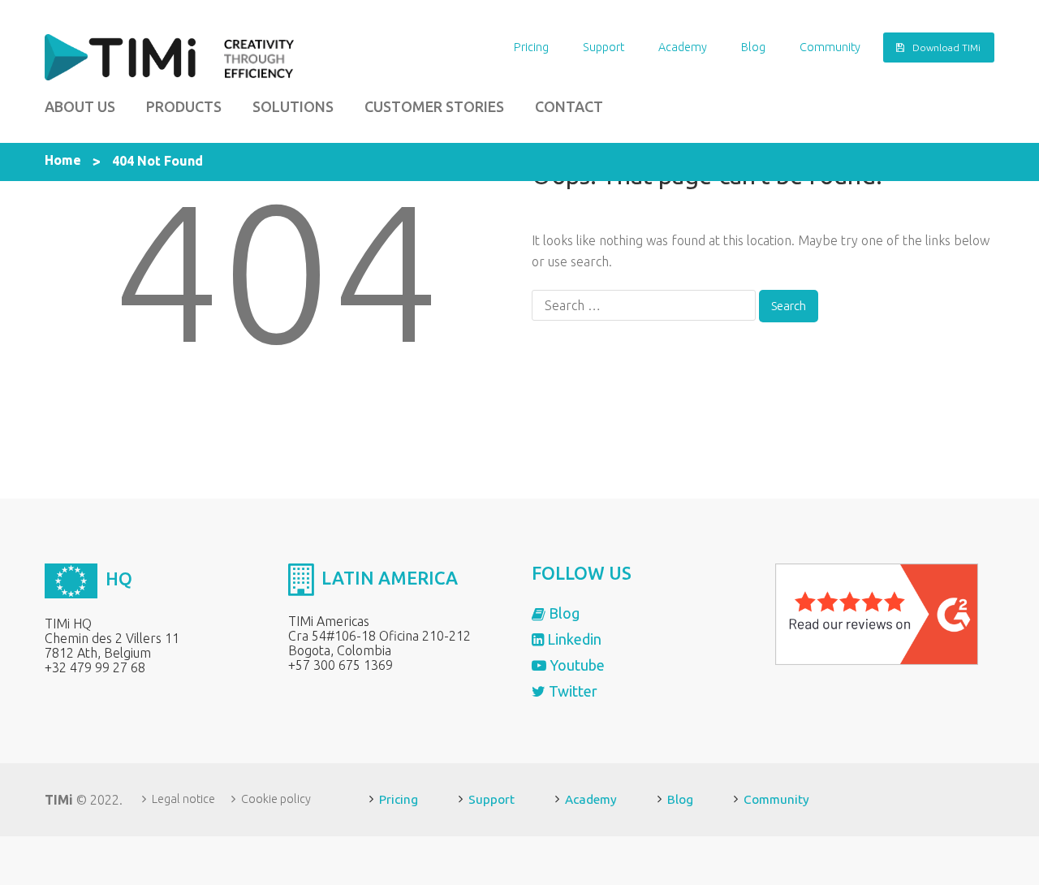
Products (184, 106)
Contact (569, 106)
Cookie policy (276, 798)
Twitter (571, 691)
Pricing (531, 47)
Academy (682, 47)
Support (603, 47)
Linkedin (572, 639)
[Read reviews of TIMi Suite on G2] (876, 613)
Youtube (575, 665)
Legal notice (183, 798)
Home (63, 160)
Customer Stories (434, 106)
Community (830, 47)
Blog (753, 47)
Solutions (293, 106)
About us (80, 106)
